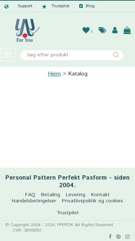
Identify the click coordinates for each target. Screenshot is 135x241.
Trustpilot (60, 6)
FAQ (30, 195)
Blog (90, 6)
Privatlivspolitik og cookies (92, 201)
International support (18, 6)
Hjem (54, 74)
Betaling (50, 195)
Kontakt (100, 195)
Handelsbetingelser (34, 201)
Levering (75, 195)
